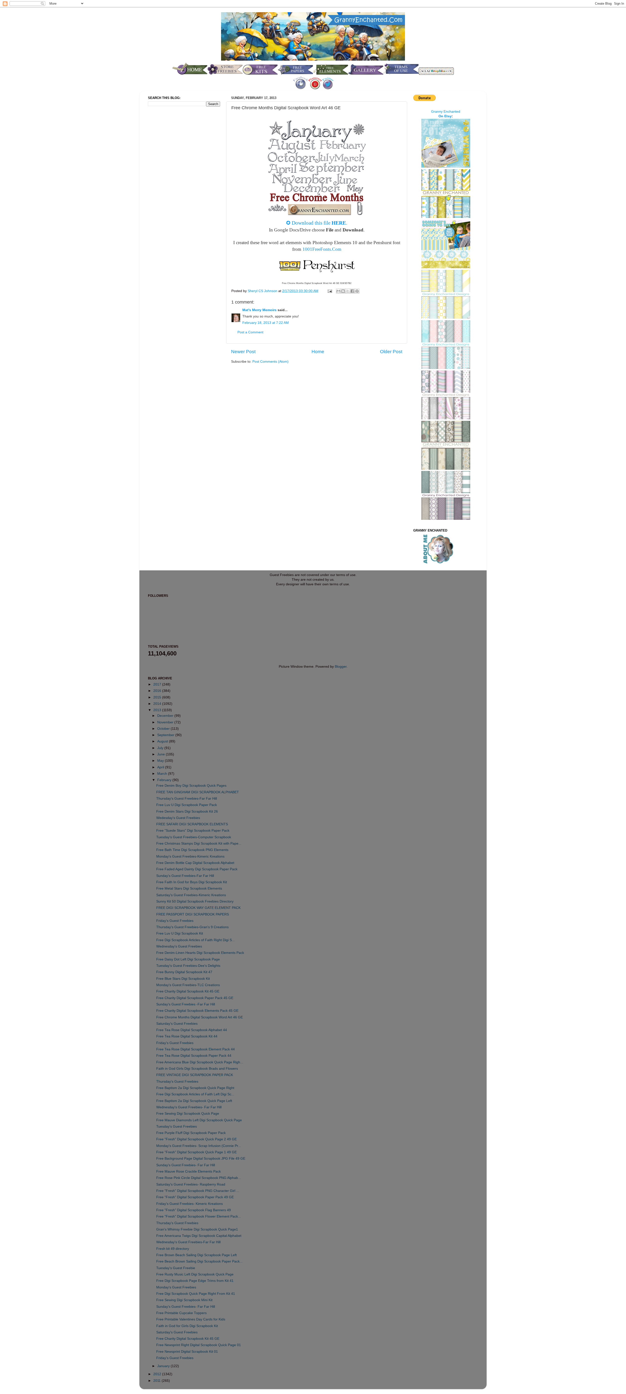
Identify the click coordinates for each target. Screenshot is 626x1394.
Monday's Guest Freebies (176, 1287)
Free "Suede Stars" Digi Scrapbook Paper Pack (192, 830)
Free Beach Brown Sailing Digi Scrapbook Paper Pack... (199, 1261)
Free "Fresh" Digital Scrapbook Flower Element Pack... (198, 1216)
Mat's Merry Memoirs (259, 310)
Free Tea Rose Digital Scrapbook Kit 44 (186, 1036)
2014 (157, 704)
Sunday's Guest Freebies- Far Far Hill (185, 1165)
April (161, 767)
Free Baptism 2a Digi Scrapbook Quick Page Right (195, 1088)
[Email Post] (329, 291)
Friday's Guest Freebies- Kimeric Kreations (189, 1204)
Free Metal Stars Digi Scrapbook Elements (189, 888)
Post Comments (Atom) (270, 361)
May (161, 760)
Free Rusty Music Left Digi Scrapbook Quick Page (195, 1274)
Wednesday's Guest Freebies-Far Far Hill (188, 1242)
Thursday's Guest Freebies (177, 1081)
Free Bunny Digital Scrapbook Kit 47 (184, 972)
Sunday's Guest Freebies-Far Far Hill (185, 876)
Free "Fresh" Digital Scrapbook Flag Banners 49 (193, 1210)
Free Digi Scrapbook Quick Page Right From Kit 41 (195, 1294)
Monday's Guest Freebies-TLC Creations (188, 985)
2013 (157, 710)
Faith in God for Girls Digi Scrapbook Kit (187, 1326)
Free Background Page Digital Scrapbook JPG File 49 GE (200, 1158)
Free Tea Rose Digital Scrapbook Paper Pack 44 (193, 1055)
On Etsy (445, 116)
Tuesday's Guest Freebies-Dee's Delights (188, 966)
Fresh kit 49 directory (172, 1249)
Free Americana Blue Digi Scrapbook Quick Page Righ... (199, 1062)
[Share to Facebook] (352, 291)
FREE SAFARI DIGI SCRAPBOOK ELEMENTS (192, 824)
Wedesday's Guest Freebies (178, 818)
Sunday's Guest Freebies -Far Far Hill (185, 1004)
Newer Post (243, 351)
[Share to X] (347, 291)
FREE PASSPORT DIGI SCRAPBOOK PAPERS (192, 914)
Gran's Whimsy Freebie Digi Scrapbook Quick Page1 (197, 1229)
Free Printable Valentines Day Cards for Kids (190, 1319)
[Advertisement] (167, 191)
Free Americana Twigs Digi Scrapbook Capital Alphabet (198, 1236)
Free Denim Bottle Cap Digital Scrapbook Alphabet (195, 863)
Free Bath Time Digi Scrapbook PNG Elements (192, 850)
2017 (157, 684)
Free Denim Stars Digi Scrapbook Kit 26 (187, 811)
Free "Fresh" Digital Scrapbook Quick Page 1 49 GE (196, 1152)
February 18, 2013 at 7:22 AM (265, 323)
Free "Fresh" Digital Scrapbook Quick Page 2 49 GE (196, 1139)
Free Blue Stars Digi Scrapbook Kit (183, 978)
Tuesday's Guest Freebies (176, 1126)
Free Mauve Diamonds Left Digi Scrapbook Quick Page (199, 1120)
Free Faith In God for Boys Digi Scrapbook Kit (191, 882)
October (164, 728)
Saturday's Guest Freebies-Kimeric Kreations (191, 895)
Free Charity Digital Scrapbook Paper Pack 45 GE (194, 998)
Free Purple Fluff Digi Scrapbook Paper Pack (191, 1133)
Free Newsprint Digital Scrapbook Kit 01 (187, 1351)
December (165, 716)
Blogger (341, 666)
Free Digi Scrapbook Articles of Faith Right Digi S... (195, 940)
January (164, 1366)
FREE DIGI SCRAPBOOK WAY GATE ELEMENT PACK (198, 908)
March (162, 773)
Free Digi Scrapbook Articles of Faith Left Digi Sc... (195, 1094)
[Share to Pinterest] (357, 291)
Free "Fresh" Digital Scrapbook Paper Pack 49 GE (195, 1197)
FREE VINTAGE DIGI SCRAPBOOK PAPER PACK (194, 1075)
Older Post (391, 351)
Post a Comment (250, 332)
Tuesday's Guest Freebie (175, 1268)
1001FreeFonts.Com (321, 249)
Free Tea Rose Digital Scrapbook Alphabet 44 (191, 1030)
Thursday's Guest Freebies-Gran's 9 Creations (192, 927)
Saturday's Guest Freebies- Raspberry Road (190, 1184)
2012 (157, 1374)
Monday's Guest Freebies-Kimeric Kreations (190, 856)
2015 (157, 697)
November (165, 722)
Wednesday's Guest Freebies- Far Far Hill (189, 1107)
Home (318, 351)
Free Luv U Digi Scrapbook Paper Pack (186, 805)
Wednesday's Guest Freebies (179, 946)
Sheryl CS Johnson (263, 291)
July (160, 748)
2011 (157, 1381)
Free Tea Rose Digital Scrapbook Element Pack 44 (195, 1049)
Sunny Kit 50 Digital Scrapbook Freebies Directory (195, 901)
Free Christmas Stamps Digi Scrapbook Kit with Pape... (198, 843)
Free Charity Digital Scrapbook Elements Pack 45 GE (197, 1011)
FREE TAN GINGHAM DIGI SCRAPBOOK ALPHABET (197, 792)
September (166, 735)
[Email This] (338, 291)
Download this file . (319, 223)
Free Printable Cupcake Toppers (181, 1313)
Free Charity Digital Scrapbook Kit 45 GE (187, 991)
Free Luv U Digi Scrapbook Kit (179, 933)
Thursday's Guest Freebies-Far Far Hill (186, 798)
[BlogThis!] (343, 291)
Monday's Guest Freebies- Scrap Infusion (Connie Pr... (198, 1146)
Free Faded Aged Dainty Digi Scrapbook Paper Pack (196, 869)
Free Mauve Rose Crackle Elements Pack (188, 1171)
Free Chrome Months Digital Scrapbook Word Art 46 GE (199, 1017)
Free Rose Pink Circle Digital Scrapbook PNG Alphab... (198, 1178)
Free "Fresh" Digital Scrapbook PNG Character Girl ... (197, 1191)
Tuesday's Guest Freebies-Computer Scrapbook (193, 837)
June (161, 754)
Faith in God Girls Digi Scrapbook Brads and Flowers (197, 1068)
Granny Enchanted (445, 111)
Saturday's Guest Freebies (177, 1023)
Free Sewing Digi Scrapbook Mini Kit (184, 1300)
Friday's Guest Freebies (174, 921)
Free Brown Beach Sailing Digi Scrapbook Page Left (196, 1255)
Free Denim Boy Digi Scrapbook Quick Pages (191, 785)
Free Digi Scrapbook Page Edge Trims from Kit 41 (195, 1281)
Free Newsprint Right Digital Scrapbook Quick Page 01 (198, 1345)
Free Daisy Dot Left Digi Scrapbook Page (188, 959)
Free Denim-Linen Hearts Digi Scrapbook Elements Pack (200, 953)
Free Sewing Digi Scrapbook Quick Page (187, 1113)
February (164, 780)
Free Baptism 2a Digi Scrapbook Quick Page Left (194, 1101)
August (163, 741)
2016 (157, 691)
